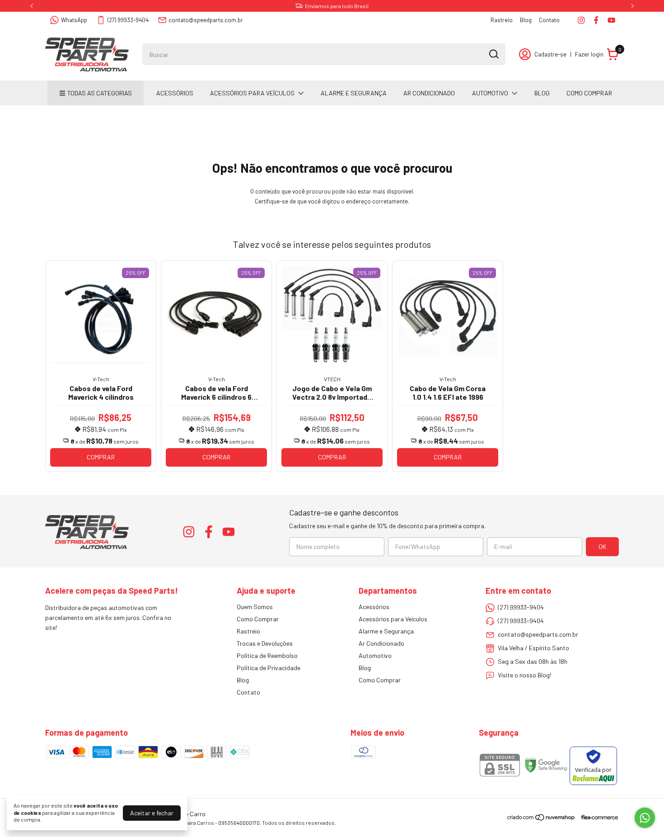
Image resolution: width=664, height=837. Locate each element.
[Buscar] (493, 53)
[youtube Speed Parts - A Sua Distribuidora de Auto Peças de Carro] (611, 20)
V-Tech (101, 379)
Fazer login (589, 54)
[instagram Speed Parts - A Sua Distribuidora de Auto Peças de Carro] (581, 20)
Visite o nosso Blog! (524, 675)
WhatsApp (74, 20)
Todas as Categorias (99, 93)
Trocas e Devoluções (265, 643)
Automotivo (490, 93)
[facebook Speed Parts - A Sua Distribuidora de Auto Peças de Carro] (596, 20)
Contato (549, 20)
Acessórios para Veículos (252, 93)
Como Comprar (589, 93)
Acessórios (174, 93)
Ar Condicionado (429, 93)
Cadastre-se (550, 54)
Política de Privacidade (268, 667)
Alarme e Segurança (354, 93)
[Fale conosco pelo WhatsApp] (645, 818)
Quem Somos (255, 606)
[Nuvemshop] (541, 819)
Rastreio (502, 20)
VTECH (332, 379)
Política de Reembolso (267, 655)
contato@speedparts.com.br (205, 20)
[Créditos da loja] (597, 817)
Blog (526, 20)
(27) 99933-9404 (128, 20)
